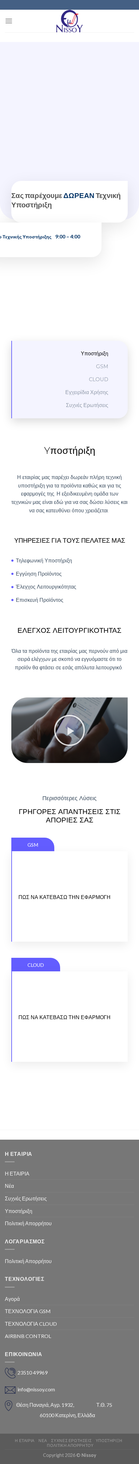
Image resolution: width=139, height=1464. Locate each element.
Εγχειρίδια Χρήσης (86, 392)
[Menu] (9, 21)
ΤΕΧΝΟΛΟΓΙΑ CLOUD (31, 1324)
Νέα (9, 1186)
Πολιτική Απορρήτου (28, 1223)
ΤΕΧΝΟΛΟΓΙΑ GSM (28, 1311)
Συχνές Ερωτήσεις (87, 405)
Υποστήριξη (94, 353)
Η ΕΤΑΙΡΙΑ (17, 1173)
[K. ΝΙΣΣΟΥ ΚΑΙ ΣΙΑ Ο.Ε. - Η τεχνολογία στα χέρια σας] (69, 21)
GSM (102, 366)
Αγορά (12, 1299)
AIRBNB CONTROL (28, 1336)
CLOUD (98, 379)
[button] (69, 730)
